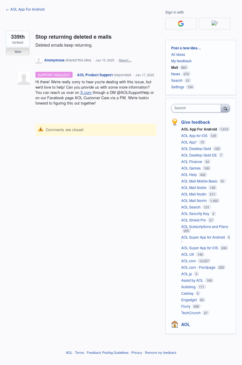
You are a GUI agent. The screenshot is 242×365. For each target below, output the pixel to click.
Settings (177, 86)
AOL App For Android (199, 129)
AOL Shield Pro (194, 219)
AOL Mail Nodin (194, 193)
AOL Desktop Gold (196, 148)
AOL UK (188, 254)
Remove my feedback (160, 352)
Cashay (187, 293)
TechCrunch (191, 312)
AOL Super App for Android (203, 236)
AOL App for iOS (194, 135)
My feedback (181, 60)
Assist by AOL (192, 280)
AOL (185, 324)
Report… (125, 60)
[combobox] (197, 108)
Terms (79, 352)
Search (177, 80)
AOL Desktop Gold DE (199, 154)
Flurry (186, 306)
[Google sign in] (181, 24)
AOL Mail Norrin (194, 200)
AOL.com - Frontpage (198, 267)
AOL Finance (192, 161)
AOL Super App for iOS (200, 247)
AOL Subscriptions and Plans (204, 226)
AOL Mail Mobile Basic (199, 180)
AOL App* (189, 141)
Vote (17, 51)
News (175, 73)
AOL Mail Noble (194, 187)
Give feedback (195, 122)
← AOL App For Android (25, 9)
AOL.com (189, 260)
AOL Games (191, 167)
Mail (174, 67)
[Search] (225, 108)
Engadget (189, 299)
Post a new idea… (186, 47)
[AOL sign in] (214, 24)
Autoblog (189, 286)
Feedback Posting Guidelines (108, 352)
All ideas (178, 54)
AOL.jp (187, 273)
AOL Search (191, 206)
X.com (85, 92)
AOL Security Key (195, 213)
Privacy (136, 352)
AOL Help (189, 174)
